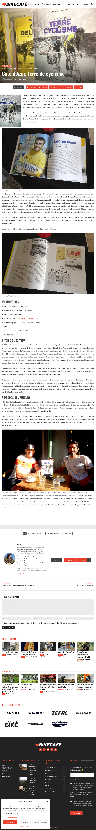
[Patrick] (3, 79)
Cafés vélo (3, 694)
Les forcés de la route (10, 652)
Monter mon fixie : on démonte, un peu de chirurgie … (32, 790)
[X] (23, 573)
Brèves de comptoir (23, 689)
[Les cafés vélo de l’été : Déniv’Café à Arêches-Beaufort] (48, 678)
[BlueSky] (55, 749)
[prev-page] (3, 664)
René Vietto (57, 533)
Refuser (25, 822)
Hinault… (43, 652)
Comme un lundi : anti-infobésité (66, 685)
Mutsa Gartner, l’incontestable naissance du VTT (83, 654)
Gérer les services (12, 817)
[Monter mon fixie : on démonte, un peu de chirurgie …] (23, 788)
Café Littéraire (6, 66)
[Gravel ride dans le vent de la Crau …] (23, 780)
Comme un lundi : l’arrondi (27, 685)
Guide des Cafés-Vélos (66, 652)
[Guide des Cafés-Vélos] (66, 646)
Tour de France (67, 533)
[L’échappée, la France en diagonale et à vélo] (29, 646)
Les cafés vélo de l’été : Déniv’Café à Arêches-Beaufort (48, 687)
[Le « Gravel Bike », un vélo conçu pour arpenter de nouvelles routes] (23, 767)
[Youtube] (48, 749)
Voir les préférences (40, 822)
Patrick (9, 80)
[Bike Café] (15, 4)
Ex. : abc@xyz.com (75, 779)
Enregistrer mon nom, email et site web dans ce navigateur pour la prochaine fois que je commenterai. (40, 623)
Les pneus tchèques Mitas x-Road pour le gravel (18, 585)
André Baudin (32, 533)
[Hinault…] (48, 646)
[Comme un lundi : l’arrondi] (29, 678)
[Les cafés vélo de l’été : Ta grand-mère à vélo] (85, 678)
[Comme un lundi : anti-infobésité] (66, 678)
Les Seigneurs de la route (85, 585)
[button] (47, 801)
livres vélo (49, 533)
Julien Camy (40, 533)
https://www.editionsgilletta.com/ (28, 319)
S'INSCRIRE (76, 813)
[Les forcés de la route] (10, 646)
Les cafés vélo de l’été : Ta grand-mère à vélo (85, 685)
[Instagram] (20, 573)
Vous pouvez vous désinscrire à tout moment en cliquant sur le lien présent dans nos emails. (81, 794)
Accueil (4, 68)
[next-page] (6, 664)
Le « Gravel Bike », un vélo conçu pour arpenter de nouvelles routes (33, 769)
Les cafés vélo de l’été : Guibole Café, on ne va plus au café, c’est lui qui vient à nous (10, 688)
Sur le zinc (9, 68)
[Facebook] (18, 573)
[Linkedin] (51, 749)
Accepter (10, 822)
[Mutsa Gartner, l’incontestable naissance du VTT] (85, 646)
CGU (22, 826)
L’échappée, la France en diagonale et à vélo (28, 653)
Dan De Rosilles (86, 659)
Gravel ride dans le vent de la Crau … (32, 780)
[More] (89, 560)
